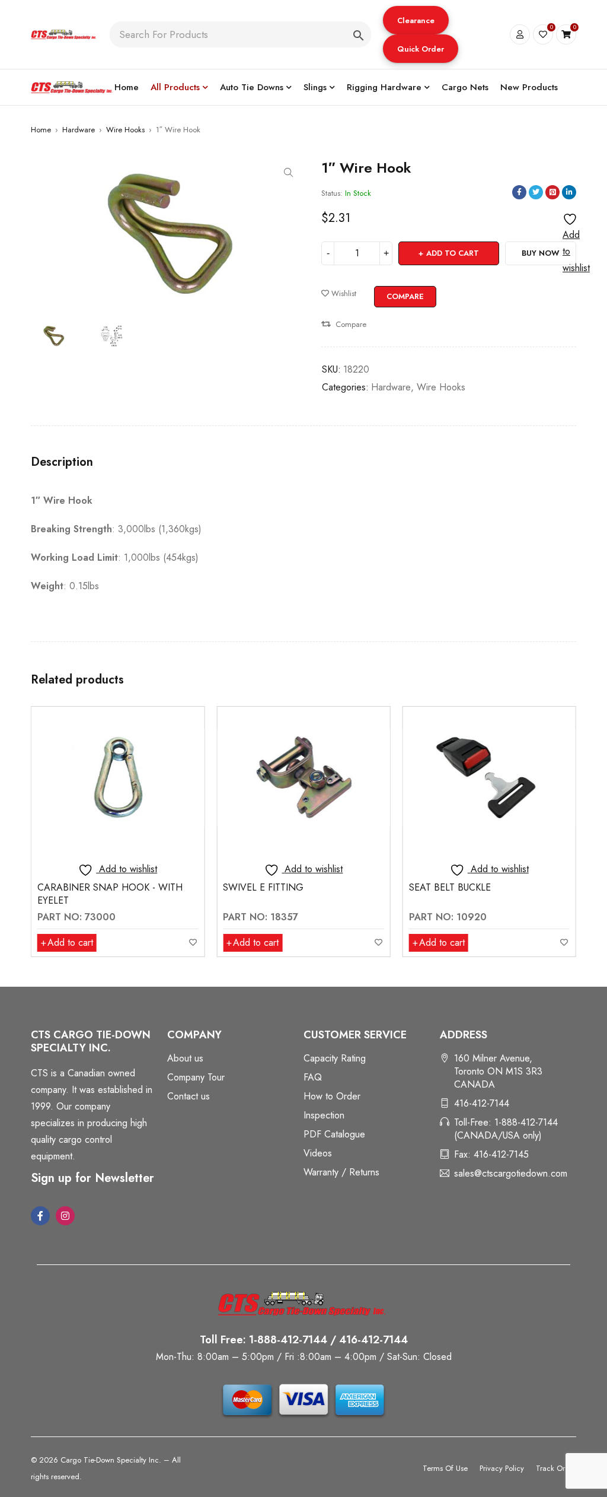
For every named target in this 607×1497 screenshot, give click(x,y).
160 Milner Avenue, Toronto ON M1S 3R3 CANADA (498, 1071)
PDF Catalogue (334, 1134)
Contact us (188, 1096)
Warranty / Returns (341, 1172)
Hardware (78, 129)
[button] (416, 20)
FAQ (313, 1077)
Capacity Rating (335, 1058)
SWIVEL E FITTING (77, 887)
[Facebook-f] (40, 1215)
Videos (318, 1153)
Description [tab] (62, 462)
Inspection (324, 1115)
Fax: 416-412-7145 (491, 1154)
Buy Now (541, 253)
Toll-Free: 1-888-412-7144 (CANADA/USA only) (506, 1128)
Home (41, 129)
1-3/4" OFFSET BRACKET (462, 887)
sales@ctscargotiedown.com (510, 1173)
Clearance (416, 20)
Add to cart (452, 253)
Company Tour (196, 1077)
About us (185, 1058)
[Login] (520, 34)
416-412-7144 (481, 1103)
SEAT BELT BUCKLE (264, 887)
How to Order (332, 1096)
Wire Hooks (125, 129)
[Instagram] (65, 1215)
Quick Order (420, 49)
